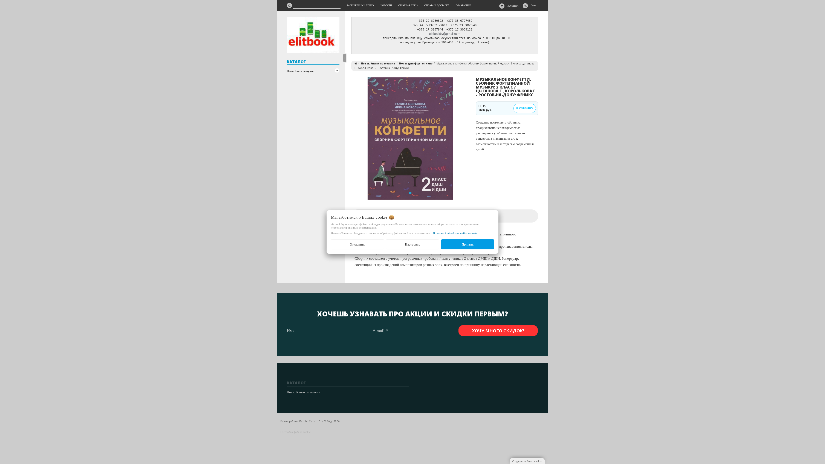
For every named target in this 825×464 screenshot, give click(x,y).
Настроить (412, 244)
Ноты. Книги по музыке (301, 71)
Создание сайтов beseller (527, 461)
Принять (468, 244)
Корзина (512, 5)
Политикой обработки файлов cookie (455, 233)
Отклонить (357, 244)
